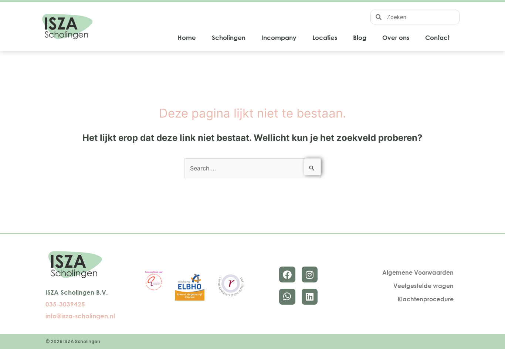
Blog (359, 37)
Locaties (324, 37)
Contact (437, 37)
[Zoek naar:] (252, 168)
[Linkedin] (310, 297)
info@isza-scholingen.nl (80, 316)
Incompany (278, 37)
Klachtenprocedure (425, 299)
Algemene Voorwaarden (418, 272)
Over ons (395, 37)
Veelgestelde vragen (423, 285)
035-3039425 (65, 304)
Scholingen (228, 37)
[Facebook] (287, 274)
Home (186, 37)
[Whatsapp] (287, 297)
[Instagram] (310, 274)
